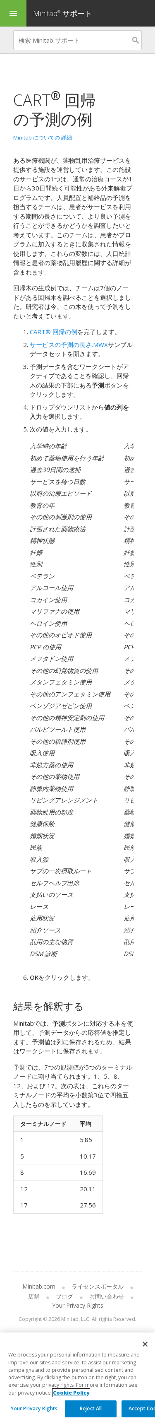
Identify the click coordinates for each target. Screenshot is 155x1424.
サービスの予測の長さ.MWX (69, 344)
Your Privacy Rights (34, 1408)
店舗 (34, 1296)
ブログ (64, 1296)
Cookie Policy (71, 1392)
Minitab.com (38, 1286)
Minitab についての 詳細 (42, 137)
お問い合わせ (106, 1296)
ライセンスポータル (98, 1286)
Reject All (91, 1408)
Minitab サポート (62, 13)
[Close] (145, 1344)
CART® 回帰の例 (53, 332)
